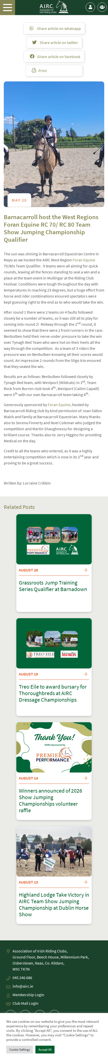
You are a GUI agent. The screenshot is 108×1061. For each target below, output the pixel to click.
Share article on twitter (58, 42)
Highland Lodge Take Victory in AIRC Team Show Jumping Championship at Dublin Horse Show (54, 905)
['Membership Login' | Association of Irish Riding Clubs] (90, 7)
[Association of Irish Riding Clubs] (54, 7)
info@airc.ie (23, 986)
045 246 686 (22, 977)
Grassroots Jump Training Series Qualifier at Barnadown (53, 586)
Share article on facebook (58, 56)
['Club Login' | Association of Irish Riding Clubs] (102, 7)
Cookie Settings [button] (19, 1049)
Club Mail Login (25, 1003)
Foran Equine (84, 259)
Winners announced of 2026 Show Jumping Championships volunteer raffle (50, 801)
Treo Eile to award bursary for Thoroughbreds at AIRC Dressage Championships (53, 693)
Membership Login (28, 994)
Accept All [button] (44, 1049)
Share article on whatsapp (58, 28)
